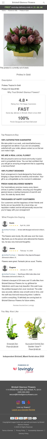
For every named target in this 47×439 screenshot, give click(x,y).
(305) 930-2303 (24, 392)
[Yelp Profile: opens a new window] (28, 402)
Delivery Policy (23, 433)
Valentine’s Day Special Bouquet (29, 255)
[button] (42, 434)
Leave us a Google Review (23, 409)
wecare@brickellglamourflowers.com (23, 394)
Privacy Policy (20, 430)
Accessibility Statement (35, 430)
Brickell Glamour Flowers (23, 2)
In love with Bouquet (25, 230)
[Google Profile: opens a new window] (23, 402)
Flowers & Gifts (12, 10)
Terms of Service (7, 430)
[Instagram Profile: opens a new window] (18, 402)
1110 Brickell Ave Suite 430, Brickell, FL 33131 (23, 389)
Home (4, 10)
